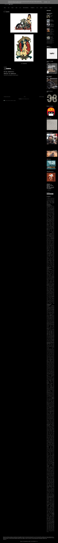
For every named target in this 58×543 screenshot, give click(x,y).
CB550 (53, 256)
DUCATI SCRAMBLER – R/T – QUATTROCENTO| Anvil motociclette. (50, 25)
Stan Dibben (52, 471)
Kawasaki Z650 (50, 361)
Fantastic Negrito (49, 298)
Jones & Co (50, 355)
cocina (48, 265)
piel (51, 425)
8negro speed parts (50, 202)
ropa (47, 445)
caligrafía (50, 251)
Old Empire (51, 418)
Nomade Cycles (52, 412)
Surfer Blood (48, 479)
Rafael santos (51, 433)
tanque (48, 484)
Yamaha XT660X (49, 528)
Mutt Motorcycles (51, 408)
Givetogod (48, 316)
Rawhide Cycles (51, 435)
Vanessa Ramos (50, 509)
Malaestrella (48, 383)
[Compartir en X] (8, 68)
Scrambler (48, 456)
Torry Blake (53, 502)
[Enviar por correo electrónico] (6, 68)
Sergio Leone (48, 458)
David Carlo (49, 278)
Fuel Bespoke (49, 307)
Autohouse (49, 217)
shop (51, 461)
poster (51, 429)
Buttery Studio (52, 246)
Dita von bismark (50, 285)
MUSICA (51, 7)
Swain (51, 482)
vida (50, 512)
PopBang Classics (49, 428)
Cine (53, 260)
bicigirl (53, 227)
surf (49, 478)
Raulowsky (48, 435)
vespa (48, 511)
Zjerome (52, 530)
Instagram (50, 346)
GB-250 (48, 311)
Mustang (48, 408)
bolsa (53, 237)
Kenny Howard (52, 362)
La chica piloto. (51, 16)
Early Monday (51, 291)
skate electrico (49, 463)
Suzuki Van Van (48, 482)
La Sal (51, 368)
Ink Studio (51, 345)
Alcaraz (49, 209)
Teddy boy (52, 487)
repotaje (51, 438)
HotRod (53, 340)
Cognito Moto (51, 265)
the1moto (53, 494)
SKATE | (12, 7)
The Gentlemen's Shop (51, 490)
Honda (53, 329)
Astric (48, 216)
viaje (50, 511)
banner (48, 220)
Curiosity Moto (52, 273)
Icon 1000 (49, 341)
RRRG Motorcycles (52, 448)
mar (53, 383)
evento (53, 296)
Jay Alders (53, 350)
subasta (51, 477)
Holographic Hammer (49, 329)
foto (53, 303)
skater (51, 463)
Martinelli (51, 386)
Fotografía (49, 305)
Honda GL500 (52, 336)
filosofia (53, 300)
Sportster (52, 470)
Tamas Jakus (52, 483)
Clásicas (48, 261)
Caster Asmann (49, 256)
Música (53, 407)
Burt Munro (48, 246)
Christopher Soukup (51, 259)
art (53, 214)
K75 (48, 357)
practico (53, 429)
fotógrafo (49, 306)
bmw (50, 234)
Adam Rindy (51, 207)
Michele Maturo (49, 391)
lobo (51, 374)
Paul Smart (51, 422)
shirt (52, 460)
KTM (49, 367)
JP (52, 355)
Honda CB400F (51, 332)
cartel (50, 255)
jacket (50, 349)
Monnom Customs (52, 396)
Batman (48, 223)
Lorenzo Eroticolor (50, 376)
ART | (20, 7)
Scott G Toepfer (49, 455)
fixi (47, 301)
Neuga (52, 410)
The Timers (50, 494)
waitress (53, 515)
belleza (48, 224)
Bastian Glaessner (51, 222)
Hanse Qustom (48, 322)
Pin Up (50, 426)
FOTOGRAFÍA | (33, 7)
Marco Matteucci (50, 384)
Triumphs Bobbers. (51, 37)
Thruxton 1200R (49, 497)
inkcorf (53, 345)
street (52, 475)
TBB (53, 486)
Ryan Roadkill (51, 450)
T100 (53, 482)
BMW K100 (52, 234)
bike (47, 228)
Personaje (49, 424)
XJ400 (53, 520)
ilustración (52, 342)
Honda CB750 (49, 334)
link (53, 373)
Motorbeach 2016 (49, 404)
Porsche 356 (48, 429)
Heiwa (51, 324)
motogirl (50, 402)
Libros (48, 373)
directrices (53, 283)
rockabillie (50, 443)
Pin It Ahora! (5, 66)
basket (48, 222)
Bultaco (51, 245)
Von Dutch (52, 514)
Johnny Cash (52, 353)
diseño (53, 284)
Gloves (51, 316)
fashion (53, 298)
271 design (48, 199)
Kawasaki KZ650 (51, 360)
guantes (52, 319)
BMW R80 (51, 236)
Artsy (51, 215)
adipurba (53, 208)
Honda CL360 (52, 334)
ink (48, 345)
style (48, 477)
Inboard (52, 343)
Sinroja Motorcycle (49, 462)
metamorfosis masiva (50, 390)
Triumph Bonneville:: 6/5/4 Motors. (52, 20)
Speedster (53, 469)
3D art (49, 200)
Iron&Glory (49, 347)
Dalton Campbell (49, 276)
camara (53, 251)
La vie (49, 369)
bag (49, 219)
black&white (52, 231)
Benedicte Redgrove (50, 225)
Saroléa (50, 452)
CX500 (50, 275)
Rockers (53, 443)
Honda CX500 (52, 335)
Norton (51, 413)
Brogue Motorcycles (49, 241)
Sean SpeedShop (52, 456)
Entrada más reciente (7, 96)
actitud (48, 207)
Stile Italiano (51, 474)
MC (52, 388)
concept (50, 268)
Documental (51, 286)
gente (50, 311)
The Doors (52, 489)
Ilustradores (11, 69)
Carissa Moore (52, 254)
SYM (52, 482)
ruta (49, 450)
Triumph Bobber (52, 505)
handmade (53, 321)
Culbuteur (53, 272)
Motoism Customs (50, 403)
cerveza (48, 257)
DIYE (53, 285)
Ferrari (50, 300)
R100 (53, 431)
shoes (53, 460)
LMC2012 (49, 374)
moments (49, 395)
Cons (53, 268)
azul (52, 218)
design (53, 281)
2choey (51, 199)
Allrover (50, 210)
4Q (51, 200)
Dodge (53, 286)
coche (53, 264)
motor (53, 403)
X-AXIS (52, 520)
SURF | (17, 7)
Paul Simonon (48, 422)
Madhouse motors (50, 381)
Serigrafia (53, 458)
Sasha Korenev (52, 453)
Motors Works (52, 405)
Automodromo (52, 217)
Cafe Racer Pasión (49, 249)
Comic (53, 266)
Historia (48, 328)
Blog (51, 233)
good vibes (48, 317)
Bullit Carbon (52, 244)
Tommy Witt (51, 499)
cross (51, 272)
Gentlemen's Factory (51, 312)
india (53, 343)
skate (53, 462)
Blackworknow (48, 233)
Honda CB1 (51, 330)
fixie (48, 301)
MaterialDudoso (52, 387)
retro (49, 439)
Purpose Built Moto (50, 431)
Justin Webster (52, 356)
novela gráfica (51, 415)
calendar (53, 249)
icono (52, 341)
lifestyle (51, 373)
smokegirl (48, 465)
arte (49, 215)
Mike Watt (50, 393)
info (47, 345)
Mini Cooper (52, 393)
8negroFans (49, 204)
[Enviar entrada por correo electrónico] (5, 68)
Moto (53, 398)
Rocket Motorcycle (49, 444)
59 (52, 200)
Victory (48, 512)
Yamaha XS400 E (52, 525)
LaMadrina (51, 369)
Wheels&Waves (49, 518)
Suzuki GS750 (48, 481)
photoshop (49, 425)
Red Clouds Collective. (51, 436)
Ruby (52, 449)
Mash (53, 386)
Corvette (53, 271)
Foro (52, 303)
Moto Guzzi (51, 399)
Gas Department (49, 310)
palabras (51, 420)
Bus (50, 246)
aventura (48, 218)
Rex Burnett (51, 441)
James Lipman (50, 350)
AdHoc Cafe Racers (49, 208)
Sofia (51, 466)
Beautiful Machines (51, 223)
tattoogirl (48, 486)
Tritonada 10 (50, 504)
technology (49, 487)
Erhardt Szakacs (51, 295)
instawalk (53, 346)
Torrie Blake (50, 502)
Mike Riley (48, 393)
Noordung (48, 413)
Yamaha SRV (52, 523)
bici (52, 226)
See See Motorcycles (51, 457)
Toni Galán (51, 501)
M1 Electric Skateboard (49, 379)
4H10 (50, 200)
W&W (51, 515)
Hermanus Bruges (50, 326)
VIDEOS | (41, 7)
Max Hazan (48, 388)
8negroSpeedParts (49, 205)
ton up (53, 499)
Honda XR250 (50, 339)
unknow (50, 507)
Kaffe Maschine (51, 357)
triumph (48, 505)
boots (52, 239)
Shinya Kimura (49, 460)
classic (51, 261)
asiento (53, 215)
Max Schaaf (50, 388)
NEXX (53, 411)
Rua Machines (49, 449)
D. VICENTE (24, 63)
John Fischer (49, 353)
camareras (48, 252)
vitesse (48, 514)
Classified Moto (52, 262)
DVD (51, 290)
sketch (53, 463)
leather (51, 371)
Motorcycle (49, 405)
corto (51, 271)
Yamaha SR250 (48, 522)
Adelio (53, 207)
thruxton (53, 496)
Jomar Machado (50, 354)
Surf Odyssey (51, 478)
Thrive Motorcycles (49, 496)
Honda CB (48, 330)
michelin (53, 391)
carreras (48, 255)
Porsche (53, 428)
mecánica (50, 389)
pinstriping (53, 426)
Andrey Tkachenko (49, 212)
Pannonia (53, 420)
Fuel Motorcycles (49, 308)
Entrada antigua (41, 96)
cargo (50, 254)
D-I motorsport (52, 275)
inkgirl (48, 346)
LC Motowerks (52, 370)
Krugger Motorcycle (49, 366)
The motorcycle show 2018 (50, 491)
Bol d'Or (50, 237)
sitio (51, 462)
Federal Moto (52, 299)
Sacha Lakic (49, 451)
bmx (53, 236)
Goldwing (53, 316)
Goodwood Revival (52, 317)
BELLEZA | (46, 7)
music (48, 407)
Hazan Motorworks (49, 323)
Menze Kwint (52, 389)
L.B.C (50, 367)
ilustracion (7, 69)
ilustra (53, 341)
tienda (52, 497)
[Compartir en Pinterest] (10, 68)
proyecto (51, 430)
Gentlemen (53, 311)
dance (52, 276)
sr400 (50, 471)
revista (51, 439)
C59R (47, 247)
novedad (48, 415)
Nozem (53, 415)
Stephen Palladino (50, 473)
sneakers (48, 466)
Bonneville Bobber (49, 238)
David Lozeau (52, 278)
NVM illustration (52, 416)
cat (52, 256)
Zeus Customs (49, 530)
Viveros (50, 514)
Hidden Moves (51, 327)
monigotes (48, 396)
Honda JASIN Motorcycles (50, 337)
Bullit (50, 244)
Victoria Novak (52, 511)
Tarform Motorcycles (51, 484)
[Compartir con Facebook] (9, 68)
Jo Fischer (50, 352)
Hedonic (53, 323)
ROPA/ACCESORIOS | (26, 7)
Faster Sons (49, 299)
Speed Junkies (50, 468)
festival (51, 300)
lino (47, 374)
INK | (37, 7)
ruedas (53, 449)
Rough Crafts (50, 445)
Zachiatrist (53, 529)
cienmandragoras (50, 260)
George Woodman (49, 313)
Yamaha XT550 (49, 527)
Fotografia (49, 304)
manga (50, 383)
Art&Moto (48, 215)
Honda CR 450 (48, 335)
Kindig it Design (52, 364)
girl (51, 315)
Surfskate (51, 479)
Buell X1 (51, 243)
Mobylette (53, 394)
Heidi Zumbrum (48, 324)
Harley (51, 322)
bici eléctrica (50, 227)
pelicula (53, 423)
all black (51, 209)
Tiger (53, 497)
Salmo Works (52, 451)
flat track (50, 301)
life (50, 373)
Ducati (52, 288)
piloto (48, 426)
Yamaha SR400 (52, 522)
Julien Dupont (48, 356)
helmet (53, 324)
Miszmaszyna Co (49, 394)
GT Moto (48, 319)
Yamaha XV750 (52, 528)
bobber (48, 237)
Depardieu (51, 281)
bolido (52, 237)
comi (51, 266)
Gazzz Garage (52, 310)
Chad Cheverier (52, 257)
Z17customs (50, 529)
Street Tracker (50, 476)
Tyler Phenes (50, 506)
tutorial (48, 506)
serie (51, 458)
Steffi (47, 473)
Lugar (53, 378)
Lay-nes (49, 370)
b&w (53, 218)
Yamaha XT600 (52, 527)
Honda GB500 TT (49, 336)
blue (52, 233)
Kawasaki (50, 359)
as (52, 215)
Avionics (50, 218)
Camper (53, 252)
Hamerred (50, 321)
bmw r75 (48, 236)
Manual (52, 383)
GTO (50, 319)
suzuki (53, 479)
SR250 (49, 471)
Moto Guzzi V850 (52, 400)
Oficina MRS (51, 417)
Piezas (53, 425)
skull (48, 464)
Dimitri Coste (50, 283)
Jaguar (52, 349)
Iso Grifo (52, 348)
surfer (53, 478)
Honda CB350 (51, 331)
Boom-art (50, 239)
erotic (49, 296)
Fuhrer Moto (52, 308)
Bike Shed (49, 228)
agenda (48, 209)
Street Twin (53, 476)
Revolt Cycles (51, 440)
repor (49, 438)
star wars (51, 472)
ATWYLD (50, 216)
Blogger (37, 541)
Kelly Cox (50, 362)
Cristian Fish (48, 272)
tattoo (50, 485)
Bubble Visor (48, 243)
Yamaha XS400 (48, 525)
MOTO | (5, 7)
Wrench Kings (51, 519)
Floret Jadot (52, 301)
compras (53, 267)
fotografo (52, 305)
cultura (48, 273)
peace (51, 423)
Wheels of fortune (51, 517)
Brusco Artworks (52, 242)
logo (52, 374)
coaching (51, 264)
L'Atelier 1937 (52, 367)
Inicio (25, 96)
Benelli (53, 225)
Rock (13, 69)
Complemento (49, 267)
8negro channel (49, 201)
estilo (51, 296)
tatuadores (51, 486)
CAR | (9, 7)
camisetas (50, 252)
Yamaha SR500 (49, 523)
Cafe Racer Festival (51, 248)
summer (53, 477)
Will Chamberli (52, 518)
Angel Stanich (52, 212)
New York (51, 411)
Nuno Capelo (48, 416)
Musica (51, 407)
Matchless (48, 387)
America (52, 210)
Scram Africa (52, 455)
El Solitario (51, 293)
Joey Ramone (52, 352)
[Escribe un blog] (7, 68)
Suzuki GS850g (52, 481)
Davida (48, 279)
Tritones (53, 504)
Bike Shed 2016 (52, 228)
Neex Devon (50, 410)
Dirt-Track (48, 284)
